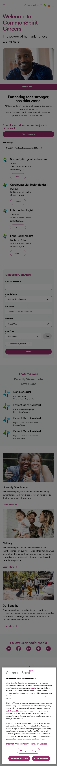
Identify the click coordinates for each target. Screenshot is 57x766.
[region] (29, 715)
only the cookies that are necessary (20, 711)
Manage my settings (28, 751)
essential (32, 688)
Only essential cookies (19, 758)
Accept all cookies (41, 758)
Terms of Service (39, 744)
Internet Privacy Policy (17, 744)
